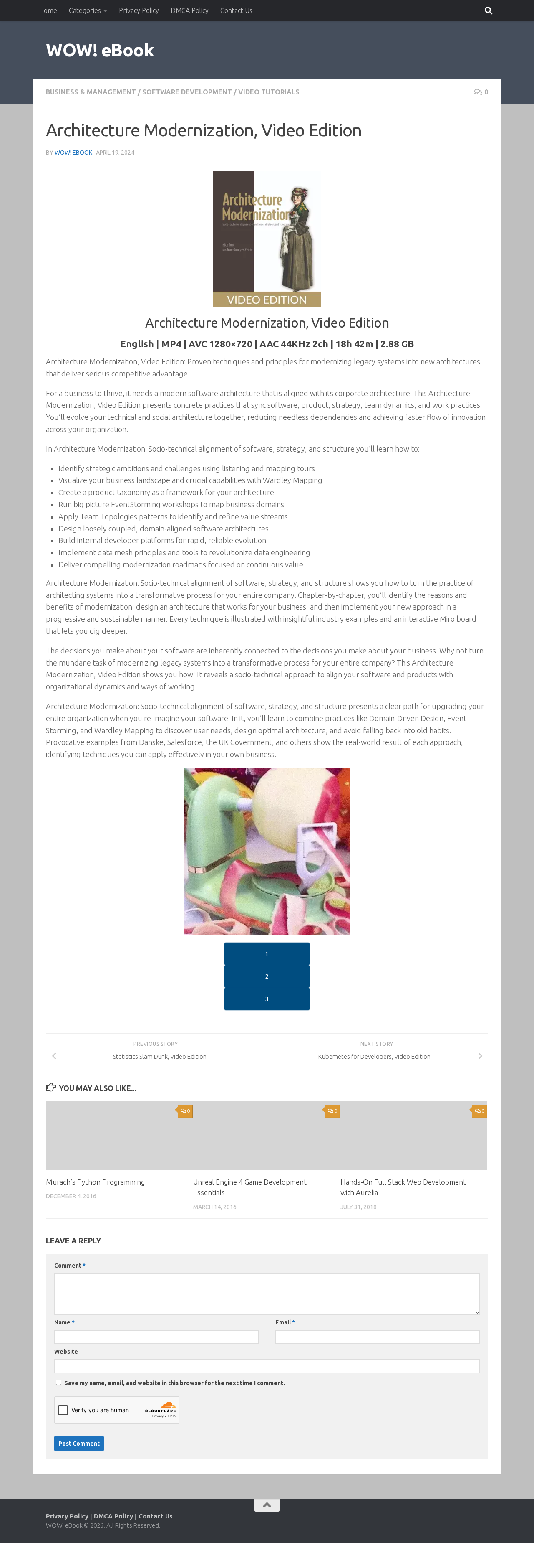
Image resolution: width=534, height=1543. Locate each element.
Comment (70, 1265)
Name (64, 1322)
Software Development (187, 92)
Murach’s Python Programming (95, 1182)
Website (66, 1351)
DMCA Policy (190, 10)
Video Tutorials (269, 92)
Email (285, 1322)
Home (48, 10)
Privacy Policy (139, 10)
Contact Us (236, 10)
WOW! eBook (100, 50)
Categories (85, 10)
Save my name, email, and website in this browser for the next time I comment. (174, 1383)
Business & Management (91, 92)
